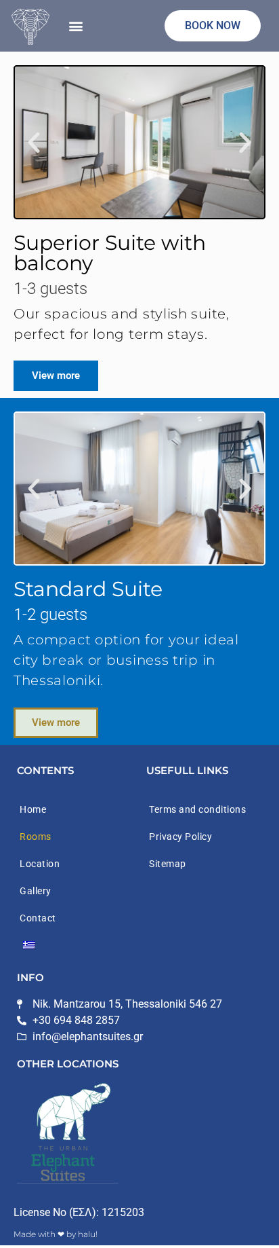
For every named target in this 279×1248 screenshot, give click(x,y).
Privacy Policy (180, 836)
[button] (75, 26)
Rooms (35, 836)
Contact (38, 918)
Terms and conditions (197, 809)
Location (40, 863)
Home (33, 809)
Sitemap (167, 863)
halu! (88, 1234)
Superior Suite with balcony (110, 253)
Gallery (35, 890)
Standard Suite (88, 589)
